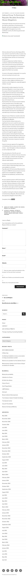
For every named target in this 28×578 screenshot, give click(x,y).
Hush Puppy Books (7, 386)
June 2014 (4, 465)
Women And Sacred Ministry (9, 406)
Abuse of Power (9, 207)
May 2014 (4, 468)
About (3, 323)
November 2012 (6, 518)
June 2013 (4, 498)
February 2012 (5, 545)
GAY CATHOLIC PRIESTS (8, 329)
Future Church (5, 383)
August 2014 (5, 460)
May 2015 (4, 433)
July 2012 (4, 530)
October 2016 (5, 424)
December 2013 (6, 483)
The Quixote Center (7, 401)
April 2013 (4, 504)
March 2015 (5, 439)
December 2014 (6, 448)
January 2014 (5, 480)
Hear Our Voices (11, 2)
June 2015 (4, 430)
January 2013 (5, 513)
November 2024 (6, 418)
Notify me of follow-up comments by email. (13, 277)
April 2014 (4, 471)
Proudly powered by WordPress (9, 574)
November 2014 (6, 451)
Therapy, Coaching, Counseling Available (12, 332)
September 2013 (6, 489)
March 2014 (5, 474)
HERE (13, 199)
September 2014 (6, 457)
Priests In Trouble (10, 208)
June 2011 (4, 554)
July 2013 (4, 495)
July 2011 (4, 551)
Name (4, 248)
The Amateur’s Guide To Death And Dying (12, 398)
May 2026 (4, 415)
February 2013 (5, 510)
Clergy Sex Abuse (19, 207)
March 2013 (5, 507)
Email (4, 255)
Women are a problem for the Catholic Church (13, 360)
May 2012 (4, 536)
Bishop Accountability (7, 374)
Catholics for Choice (7, 377)
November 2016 (6, 421)
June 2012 (4, 533)
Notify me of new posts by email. (10, 282)
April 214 (4, 560)
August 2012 (5, 527)
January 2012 (5, 548)
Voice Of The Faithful (7, 403)
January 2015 (5, 445)
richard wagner (19, 13)
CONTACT (4, 326)
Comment (5, 228)
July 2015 (4, 427)
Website (4, 263)
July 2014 (4, 462)
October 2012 (5, 521)
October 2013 (5, 486)
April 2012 (4, 539)
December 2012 (6, 515)
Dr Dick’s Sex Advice (7, 380)
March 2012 (5, 542)
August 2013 (5, 492)
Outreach (4, 392)
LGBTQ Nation (5, 389)
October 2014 (5, 454)
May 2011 (4, 557)
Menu (14, 7)
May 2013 (4, 501)
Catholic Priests (16, 211)
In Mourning (5, 353)
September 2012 (6, 524)
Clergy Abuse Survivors (11, 213)
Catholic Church (9, 210)
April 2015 (4, 436)
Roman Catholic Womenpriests (10, 395)
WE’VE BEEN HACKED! (8, 350)
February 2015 (5, 442)
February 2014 (5, 477)
